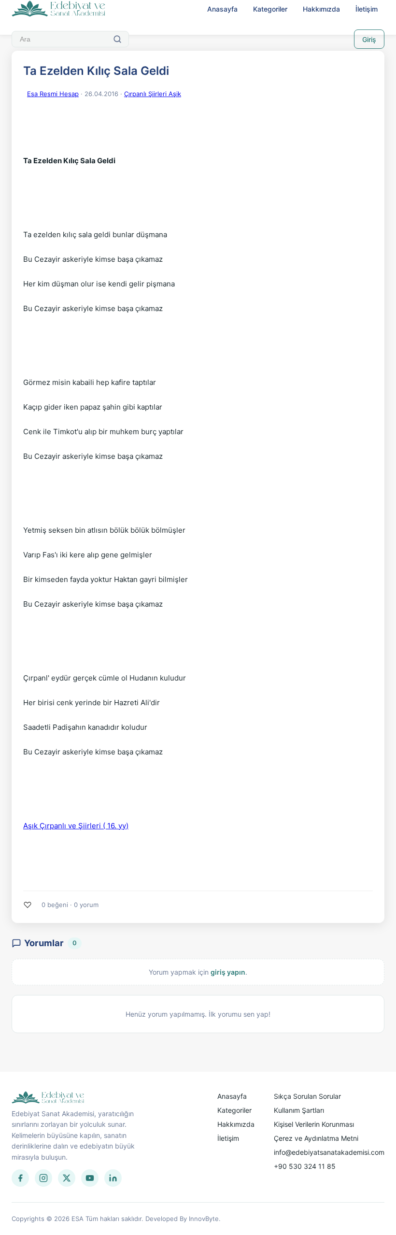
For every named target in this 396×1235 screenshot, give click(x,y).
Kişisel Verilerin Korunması (314, 1124)
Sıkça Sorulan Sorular (307, 1096)
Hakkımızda (321, 9)
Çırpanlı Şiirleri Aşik (152, 94)
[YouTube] (90, 1178)
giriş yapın (228, 972)
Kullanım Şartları (299, 1110)
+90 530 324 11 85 (305, 1166)
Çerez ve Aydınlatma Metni (316, 1138)
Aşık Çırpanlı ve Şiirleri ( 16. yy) (75, 825)
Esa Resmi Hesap (53, 94)
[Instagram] (43, 1178)
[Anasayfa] (59, 9)
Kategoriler (270, 9)
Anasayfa (222, 9)
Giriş (369, 39)
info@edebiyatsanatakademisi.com (329, 1152)
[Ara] (117, 39)
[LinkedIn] (113, 1178)
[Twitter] (66, 1178)
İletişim (366, 9)
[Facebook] (20, 1178)
